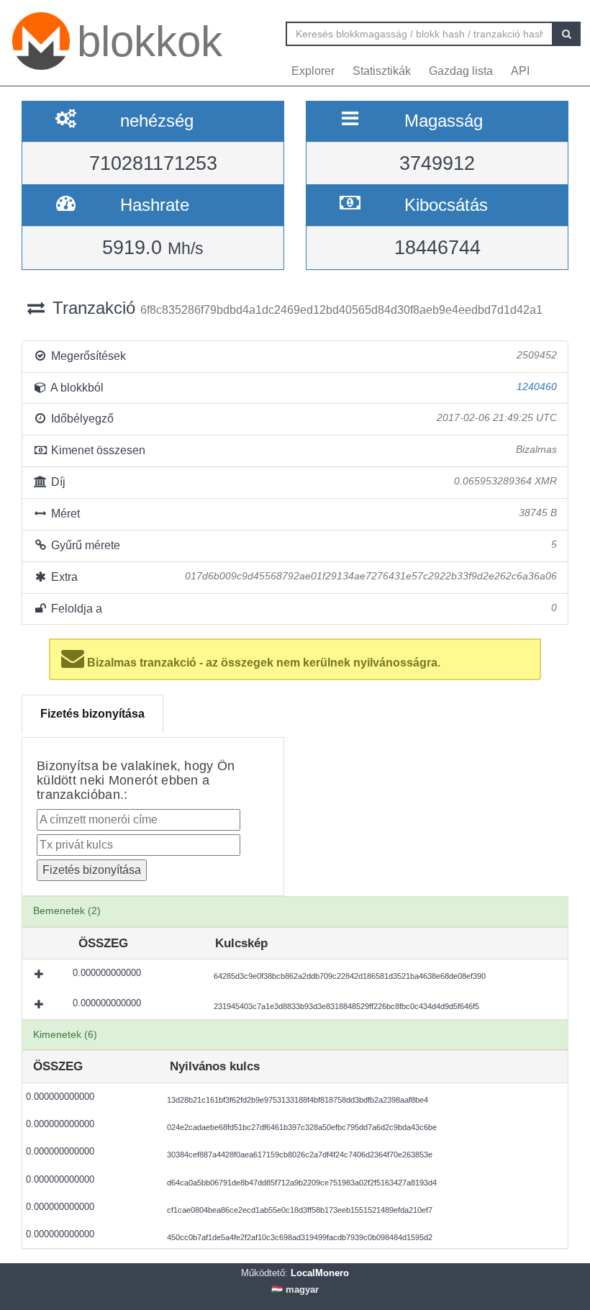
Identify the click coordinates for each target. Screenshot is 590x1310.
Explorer (313, 71)
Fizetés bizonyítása (92, 714)
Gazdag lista (461, 71)
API (520, 71)
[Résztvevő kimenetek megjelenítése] (40, 974)
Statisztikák (382, 71)
